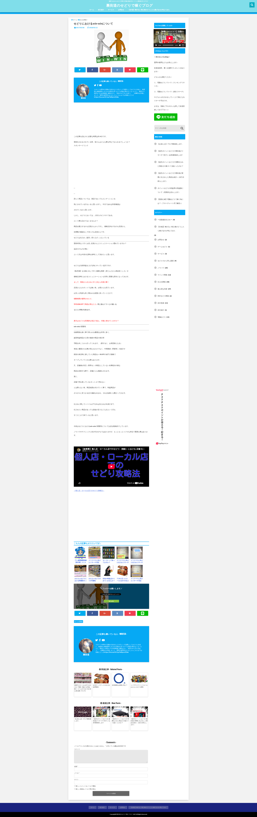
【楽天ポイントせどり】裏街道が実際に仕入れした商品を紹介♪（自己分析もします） (139, 721)
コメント (77, 749)
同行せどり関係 (163, 296)
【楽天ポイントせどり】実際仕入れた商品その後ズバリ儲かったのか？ (120, 721)
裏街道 (83, 98)
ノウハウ (161, 268)
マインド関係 (162, 275)
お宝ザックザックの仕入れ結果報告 (101, 686)
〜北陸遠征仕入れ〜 (165, 220)
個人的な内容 (162, 289)
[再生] (156, 45)
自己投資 (161, 303)
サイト (76, 779)
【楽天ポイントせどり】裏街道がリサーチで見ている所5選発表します (101, 721)
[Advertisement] (111, 119)
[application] (170, 38)
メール (76, 773)
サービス (111, 10)
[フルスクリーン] (183, 45)
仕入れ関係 (78, 622)
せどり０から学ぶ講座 (166, 261)
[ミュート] (180, 45)
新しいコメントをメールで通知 (86, 786)
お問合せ (121, 10)
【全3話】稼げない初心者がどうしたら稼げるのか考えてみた (149, 10)
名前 (76, 766)
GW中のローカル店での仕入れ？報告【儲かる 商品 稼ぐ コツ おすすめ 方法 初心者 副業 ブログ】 (82, 688)
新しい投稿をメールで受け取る (86, 789)
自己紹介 (101, 10)
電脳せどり (162, 317)
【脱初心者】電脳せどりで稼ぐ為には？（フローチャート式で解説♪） (170, 201)
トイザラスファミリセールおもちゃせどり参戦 (139, 686)
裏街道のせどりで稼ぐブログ (129, 5)
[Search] (182, 128)
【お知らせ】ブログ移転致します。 (82, 720)
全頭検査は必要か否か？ (119, 685)
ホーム (91, 10)
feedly (112, 601)
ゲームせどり (162, 247)
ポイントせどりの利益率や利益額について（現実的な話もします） (170, 190)
